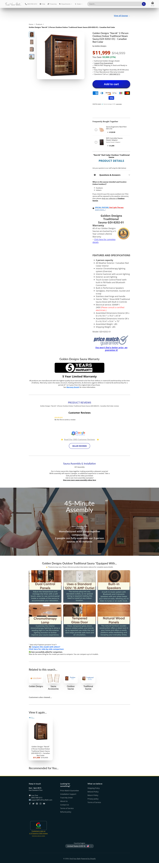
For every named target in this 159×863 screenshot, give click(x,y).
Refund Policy (93, 791)
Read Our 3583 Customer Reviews (79, 439)
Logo (13, 4)
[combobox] (116, 4)
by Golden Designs (99, 46)
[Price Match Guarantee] (111, 340)
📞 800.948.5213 (31, 4)
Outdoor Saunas (71, 681)
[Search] (144, 4)
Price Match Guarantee (69, 790)
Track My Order (66, 797)
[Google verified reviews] (38, 825)
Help (43, 4)
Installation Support (68, 794)
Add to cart (111, 84)
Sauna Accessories (53, 681)
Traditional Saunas (88, 681)
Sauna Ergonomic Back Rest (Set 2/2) (116, 128)
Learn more (119, 104)
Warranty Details (72, 387)
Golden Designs (36, 680)
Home (31, 24)
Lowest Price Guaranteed (103, 63)
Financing (53, 4)
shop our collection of (110, 198)
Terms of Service (67, 808)
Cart (152, 3)
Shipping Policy (94, 788)
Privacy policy (93, 799)
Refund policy (65, 812)
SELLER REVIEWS (79, 446)
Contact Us (64, 805)
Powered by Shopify (88, 858)
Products (39, 24)
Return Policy (93, 795)
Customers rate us (38, 831)
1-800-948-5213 (114, 74)
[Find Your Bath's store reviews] (79, 435)
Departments (65, 4)
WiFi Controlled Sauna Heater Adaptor (114, 139)
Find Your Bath (75, 858)
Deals (79, 4)
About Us (64, 801)
